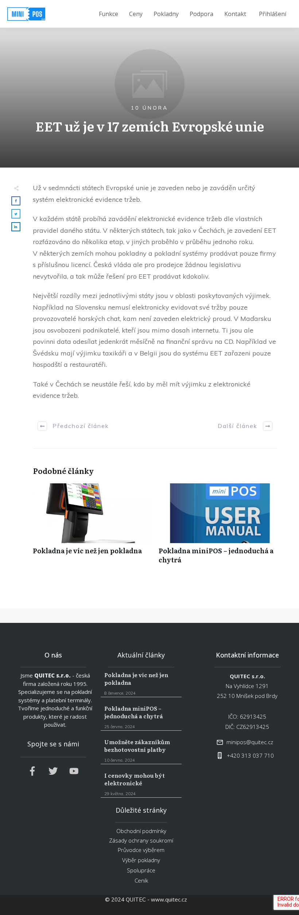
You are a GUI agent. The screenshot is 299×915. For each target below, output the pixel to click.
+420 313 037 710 (250, 755)
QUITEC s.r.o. (52, 675)
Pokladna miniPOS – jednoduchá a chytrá (218, 527)
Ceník (141, 880)
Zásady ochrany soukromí (141, 840)
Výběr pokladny (141, 860)
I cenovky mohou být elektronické (141, 784)
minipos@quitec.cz (249, 742)
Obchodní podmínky (141, 831)
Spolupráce (141, 870)
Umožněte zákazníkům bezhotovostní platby (141, 751)
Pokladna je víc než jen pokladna (92, 527)
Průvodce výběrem (141, 849)
